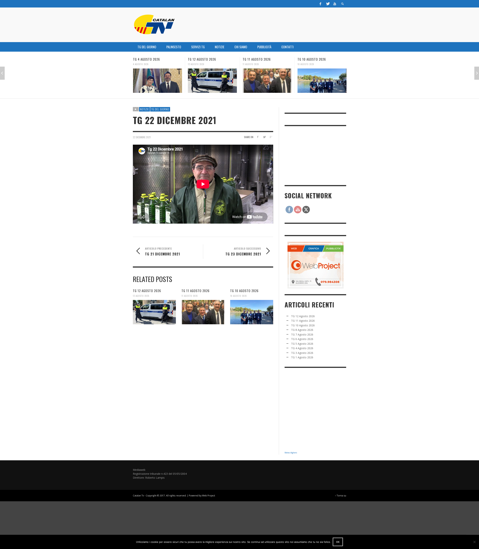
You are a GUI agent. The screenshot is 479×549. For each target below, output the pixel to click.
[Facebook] (320, 3)
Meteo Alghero (291, 452)
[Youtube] (334, 3)
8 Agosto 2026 (306, 64)
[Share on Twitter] (264, 137)
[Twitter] (327, 3)
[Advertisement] (313, 155)
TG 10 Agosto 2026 (257, 59)
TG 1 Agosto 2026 (302, 357)
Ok (338, 541)
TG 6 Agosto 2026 (302, 339)
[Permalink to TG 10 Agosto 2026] (267, 80)
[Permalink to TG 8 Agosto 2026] (322, 80)
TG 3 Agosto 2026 (302, 353)
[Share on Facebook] (257, 137)
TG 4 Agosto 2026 (302, 348)
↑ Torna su (340, 495)
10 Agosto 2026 (251, 64)
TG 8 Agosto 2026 (311, 59)
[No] (474, 542)
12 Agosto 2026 (142, 64)
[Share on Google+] (270, 137)
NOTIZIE (144, 109)
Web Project (208, 495)
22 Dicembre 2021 (142, 137)
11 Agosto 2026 (196, 64)
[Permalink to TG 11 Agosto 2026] (212, 80)
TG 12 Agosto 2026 (148, 59)
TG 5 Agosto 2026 (302, 343)
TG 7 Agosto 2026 (302, 334)
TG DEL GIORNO (160, 109)
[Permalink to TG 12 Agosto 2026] (158, 80)
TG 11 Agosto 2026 (202, 59)
